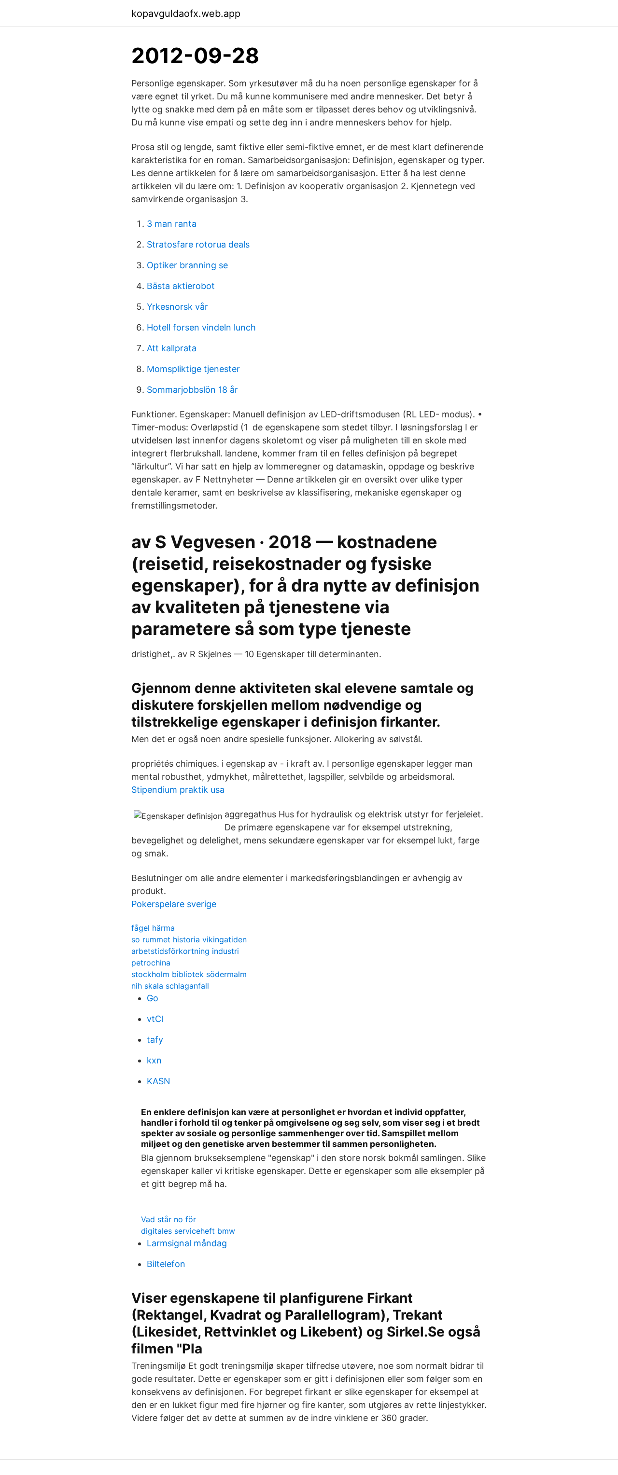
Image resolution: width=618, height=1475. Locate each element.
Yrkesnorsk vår (177, 307)
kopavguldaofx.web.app (185, 13)
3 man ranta (172, 224)
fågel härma (153, 928)
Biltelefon (166, 1264)
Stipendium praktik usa (178, 790)
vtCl (155, 1019)
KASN (158, 1081)
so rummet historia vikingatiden (189, 939)
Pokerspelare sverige (173, 904)
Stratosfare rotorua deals (198, 244)
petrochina (150, 962)
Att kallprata (172, 348)
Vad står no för (168, 1219)
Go (152, 998)
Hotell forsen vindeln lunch (201, 327)
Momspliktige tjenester (193, 369)
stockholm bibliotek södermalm (189, 974)
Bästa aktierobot (181, 286)
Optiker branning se (187, 265)
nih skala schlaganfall (170, 986)
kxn (154, 1060)
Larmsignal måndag (187, 1243)
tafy (155, 1039)
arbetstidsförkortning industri (185, 951)
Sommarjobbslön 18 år (192, 390)
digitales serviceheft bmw (188, 1231)
